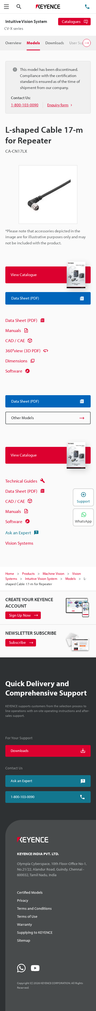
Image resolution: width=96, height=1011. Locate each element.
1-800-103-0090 (22, 796)
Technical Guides (21, 481)
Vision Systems (19, 543)
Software (13, 371)
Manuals (13, 330)
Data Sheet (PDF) (21, 320)
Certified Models (30, 892)
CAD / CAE (15, 340)
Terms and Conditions (34, 908)
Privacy (22, 900)
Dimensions (16, 360)
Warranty (24, 924)
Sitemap (23, 940)
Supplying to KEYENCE (35, 932)
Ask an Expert (18, 532)
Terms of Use (27, 916)
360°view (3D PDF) (23, 350)
